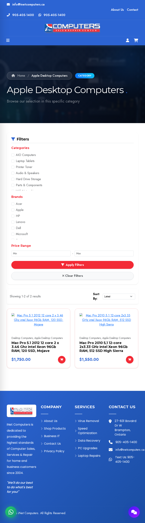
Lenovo (20, 222)
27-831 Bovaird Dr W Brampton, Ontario (125, 428)
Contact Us (52, 443)
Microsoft (22, 234)
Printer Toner (24, 167)
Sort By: (96, 296)
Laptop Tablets (25, 161)
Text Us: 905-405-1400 (125, 459)
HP (18, 216)
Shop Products (55, 428)
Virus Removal (88, 421)
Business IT (52, 436)
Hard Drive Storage (28, 179)
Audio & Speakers (27, 173)
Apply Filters (75, 265)
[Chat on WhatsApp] (11, 512)
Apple (20, 210)
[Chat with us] (134, 512)
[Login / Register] (127, 41)
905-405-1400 (23, 15)
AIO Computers (26, 155)
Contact (132, 10)
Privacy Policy (54, 451)
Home (20, 75)
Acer (19, 204)
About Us (117, 10)
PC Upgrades (87, 448)
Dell (18, 228)
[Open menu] (8, 40)
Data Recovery (89, 440)
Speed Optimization (87, 430)
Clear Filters (74, 276)
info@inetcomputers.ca (28, 4)
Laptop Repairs (89, 456)
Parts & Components (29, 185)
